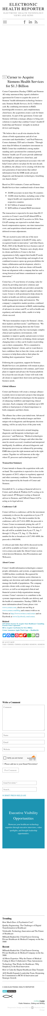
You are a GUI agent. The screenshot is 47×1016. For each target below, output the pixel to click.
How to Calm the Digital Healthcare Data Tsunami (23, 969)
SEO (26, 1007)
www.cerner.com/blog (11, 610)
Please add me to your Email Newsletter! (21, 763)
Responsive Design (14, 1007)
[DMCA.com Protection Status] (9, 992)
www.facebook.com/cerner (24, 616)
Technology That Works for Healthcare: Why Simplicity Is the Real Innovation (20, 965)
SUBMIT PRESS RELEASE (14, 795)
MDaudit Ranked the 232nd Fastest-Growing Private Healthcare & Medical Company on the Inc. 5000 (23, 939)
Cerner (10, 644)
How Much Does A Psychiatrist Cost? (17, 922)
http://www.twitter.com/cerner (23, 613)
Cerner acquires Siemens (25, 644)
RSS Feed (36, 22)
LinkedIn (30, 22)
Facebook (24, 22)
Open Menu (4, 22)
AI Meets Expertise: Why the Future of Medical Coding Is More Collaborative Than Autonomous (22, 959)
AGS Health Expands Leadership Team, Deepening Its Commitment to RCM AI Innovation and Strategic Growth (23, 975)
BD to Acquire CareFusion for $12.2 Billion (17, 627)
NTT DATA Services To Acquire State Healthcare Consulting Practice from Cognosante (23, 624)
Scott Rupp (9, 642)
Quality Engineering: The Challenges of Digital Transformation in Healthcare (21, 926)
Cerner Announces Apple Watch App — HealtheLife (20, 630)
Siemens (41, 644)
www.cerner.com (9, 607)
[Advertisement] (23, 51)
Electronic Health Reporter (23, 6)
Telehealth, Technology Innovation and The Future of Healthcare (23, 932)
